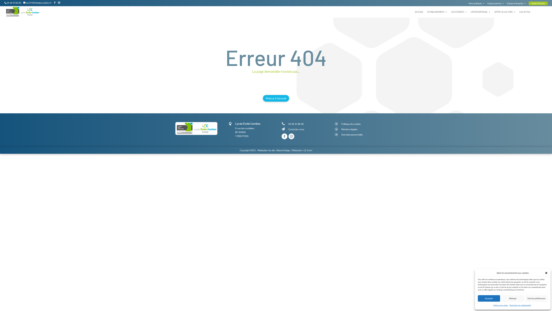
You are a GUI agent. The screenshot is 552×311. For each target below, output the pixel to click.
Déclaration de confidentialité (520, 305)
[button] (546, 273)
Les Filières (457, 12)
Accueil (419, 12)
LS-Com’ (308, 150)
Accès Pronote (538, 3)
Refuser (512, 298)
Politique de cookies (500, 305)
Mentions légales (349, 129)
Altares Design (283, 150)
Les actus (524, 12)
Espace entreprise (515, 3)
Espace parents (494, 3)
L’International (479, 12)
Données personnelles (352, 134)
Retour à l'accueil (276, 98)
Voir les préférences (536, 298)
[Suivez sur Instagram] (291, 136)
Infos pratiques (475, 3)
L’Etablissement (436, 12)
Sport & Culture (503, 12)
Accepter (489, 298)
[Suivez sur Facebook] (284, 136)
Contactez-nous (296, 129)
